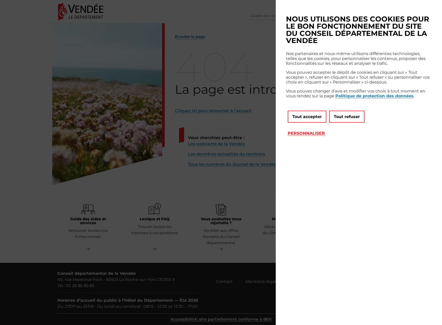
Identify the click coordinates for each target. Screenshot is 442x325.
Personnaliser (306, 133)
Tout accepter (307, 116)
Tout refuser (347, 116)
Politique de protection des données (374, 95)
